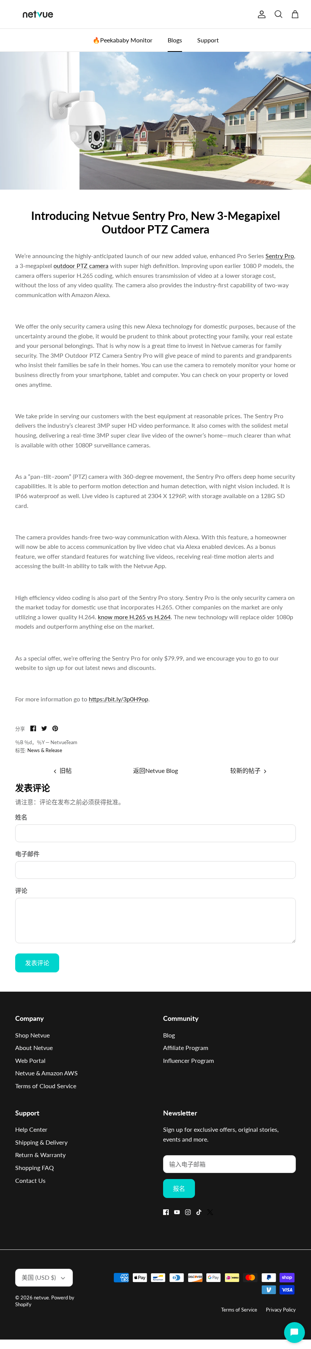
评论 (21, 890)
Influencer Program (188, 1060)
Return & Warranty (40, 1154)
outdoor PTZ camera (80, 265)
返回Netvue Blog (155, 770)
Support (208, 40)
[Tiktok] (199, 1212)
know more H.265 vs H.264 (134, 616)
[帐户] (260, 14)
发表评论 (37, 962)
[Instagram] (188, 1212)
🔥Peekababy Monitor (122, 40)
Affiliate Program (185, 1047)
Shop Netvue (32, 1035)
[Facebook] (166, 1212)
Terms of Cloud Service (45, 1085)
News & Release (44, 750)
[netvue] (37, 14)
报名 (179, 1188)
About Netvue (34, 1047)
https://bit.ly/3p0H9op (118, 699)
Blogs (175, 40)
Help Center (31, 1129)
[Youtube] (177, 1212)
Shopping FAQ (34, 1167)
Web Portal (30, 1060)
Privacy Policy (281, 1310)
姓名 (21, 817)
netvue (41, 1297)
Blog (169, 1035)
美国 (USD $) (39, 1277)
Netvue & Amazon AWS (46, 1072)
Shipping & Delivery (41, 1142)
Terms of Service (239, 1310)
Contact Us (30, 1180)
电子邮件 (27, 853)
